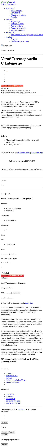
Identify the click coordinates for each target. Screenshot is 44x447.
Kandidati (9, 19)
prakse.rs (9, 396)
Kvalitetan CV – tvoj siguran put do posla (27, 35)
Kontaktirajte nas (12, 382)
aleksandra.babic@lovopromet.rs (30, 153)
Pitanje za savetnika (18, 15)
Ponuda (14, 17)
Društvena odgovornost (20, 41)
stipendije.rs (10, 399)
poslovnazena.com (13, 403)
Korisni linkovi (11, 376)
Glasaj (4, 432)
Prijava (3, 4)
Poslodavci (10, 8)
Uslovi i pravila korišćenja (16, 380)
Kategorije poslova (18, 30)
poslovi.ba (10, 394)
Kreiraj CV (10, 32)
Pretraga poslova (17, 24)
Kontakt (9, 37)
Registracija (11, 4)
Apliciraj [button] (5, 273)
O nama (14, 39)
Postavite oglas (16, 11)
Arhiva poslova (17, 26)
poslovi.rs (29, 303)
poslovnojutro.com (13, 401)
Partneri (9, 378)
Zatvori (16, 293)
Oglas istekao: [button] (12, 86)
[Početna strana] (3, 2)
